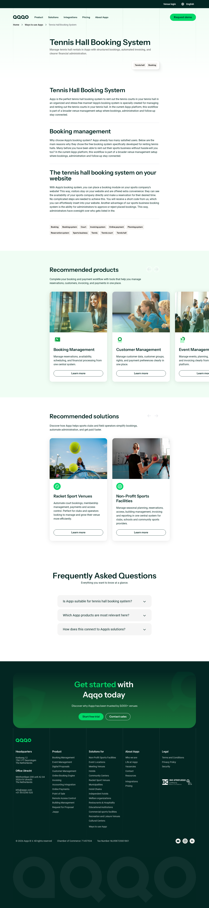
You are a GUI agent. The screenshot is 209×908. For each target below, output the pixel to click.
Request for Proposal (63, 807)
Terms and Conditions (173, 757)
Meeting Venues (97, 766)
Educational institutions (101, 807)
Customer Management (64, 771)
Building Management (63, 803)
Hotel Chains (95, 789)
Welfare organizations (100, 798)
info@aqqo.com (24, 790)
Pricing (86, 17)
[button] (187, 4)
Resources (130, 775)
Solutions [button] (53, 17)
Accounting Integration (64, 784)
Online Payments (60, 789)
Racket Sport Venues (99, 780)
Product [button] (38, 17)
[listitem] (78, 337)
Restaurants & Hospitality (102, 803)
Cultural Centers (97, 821)
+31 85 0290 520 (24, 792)
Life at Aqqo (131, 762)
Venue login (169, 4)
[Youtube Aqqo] (178, 841)
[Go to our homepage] (20, 17)
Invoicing (56, 780)
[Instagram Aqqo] (185, 841)
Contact (129, 771)
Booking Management (63, 757)
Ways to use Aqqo (34, 24)
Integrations (70, 17)
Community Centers (99, 775)
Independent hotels (98, 794)
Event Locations (97, 762)
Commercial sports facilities (103, 812)
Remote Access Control (64, 798)
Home (16, 24)
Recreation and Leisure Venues (104, 816)
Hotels (92, 771)
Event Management (62, 762)
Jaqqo (55, 812)
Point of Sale (58, 794)
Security (166, 766)
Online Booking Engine (63, 775)
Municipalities (96, 784)
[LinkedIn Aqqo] (192, 841)
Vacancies (130, 766)
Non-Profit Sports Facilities (102, 757)
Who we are (131, 757)
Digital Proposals (60, 766)
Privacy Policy (169, 762)
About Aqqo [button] (101, 17)
